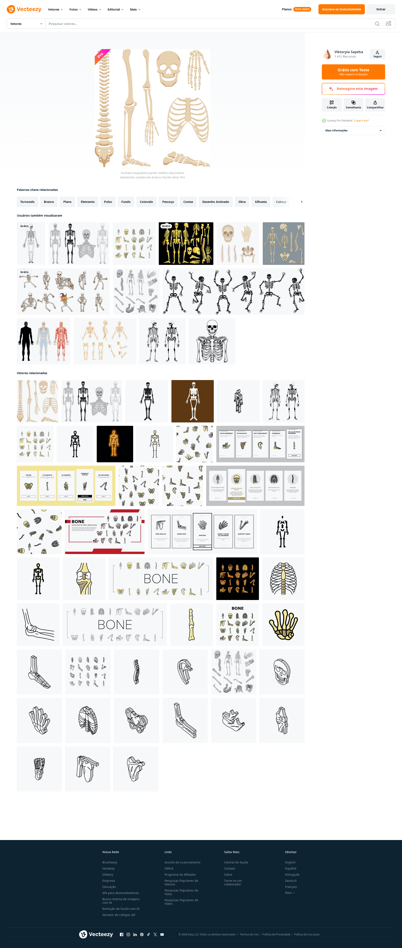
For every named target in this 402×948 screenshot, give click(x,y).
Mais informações (336, 130)
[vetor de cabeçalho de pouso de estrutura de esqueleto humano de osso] (105, 531)
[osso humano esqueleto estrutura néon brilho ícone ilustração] (237, 578)
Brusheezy (109, 862)
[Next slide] (298, 202)
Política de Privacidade (276, 934)
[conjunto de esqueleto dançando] (63, 291)
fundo (126, 202)
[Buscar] (377, 23)
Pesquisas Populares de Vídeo (181, 902)
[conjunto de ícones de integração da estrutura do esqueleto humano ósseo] (260, 444)
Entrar (381, 9)
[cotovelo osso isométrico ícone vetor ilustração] (39, 720)
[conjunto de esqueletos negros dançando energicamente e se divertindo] (234, 291)
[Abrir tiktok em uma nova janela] (148, 934)
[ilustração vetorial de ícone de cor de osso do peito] (283, 578)
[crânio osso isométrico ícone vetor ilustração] (282, 671)
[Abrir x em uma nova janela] (155, 934)
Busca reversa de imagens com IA (121, 901)
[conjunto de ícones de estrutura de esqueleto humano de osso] (134, 243)
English (290, 862)
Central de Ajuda (236, 862)
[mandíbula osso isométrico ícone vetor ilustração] (185, 720)
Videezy (107, 874)
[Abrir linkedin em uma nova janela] (135, 934)
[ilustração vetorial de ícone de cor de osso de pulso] (283, 624)
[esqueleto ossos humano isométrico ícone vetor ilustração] (238, 401)
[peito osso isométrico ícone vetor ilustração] (88, 720)
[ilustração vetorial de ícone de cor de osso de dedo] (191, 624)
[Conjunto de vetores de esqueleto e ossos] (79, 243)
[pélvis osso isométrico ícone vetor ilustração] (136, 720)
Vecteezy (108, 868)
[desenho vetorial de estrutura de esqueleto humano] (284, 243)
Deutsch (291, 881)
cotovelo (146, 202)
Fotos (73, 9)
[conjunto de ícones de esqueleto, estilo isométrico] (136, 291)
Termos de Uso (249, 934)
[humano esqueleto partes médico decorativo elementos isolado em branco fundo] (37, 401)
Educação (109, 887)
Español (290, 868)
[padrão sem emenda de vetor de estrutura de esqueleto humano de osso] (194, 444)
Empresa (108, 881)
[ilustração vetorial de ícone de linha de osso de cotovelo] (38, 624)
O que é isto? (361, 120)
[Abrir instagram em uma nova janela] (128, 934)
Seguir (378, 56)
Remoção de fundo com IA (120, 909)
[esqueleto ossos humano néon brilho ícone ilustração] (115, 444)
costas (188, 202)
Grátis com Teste (353, 71)
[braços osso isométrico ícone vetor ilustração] (185, 671)
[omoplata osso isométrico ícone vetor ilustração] (233, 720)
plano (67, 202)
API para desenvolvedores (120, 893)
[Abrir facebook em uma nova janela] (121, 934)
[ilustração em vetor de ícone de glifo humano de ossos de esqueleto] (282, 531)
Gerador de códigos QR (118, 915)
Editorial (114, 9)
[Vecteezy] (24, 9)
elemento (88, 202)
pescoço (168, 202)
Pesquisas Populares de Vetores (181, 882)
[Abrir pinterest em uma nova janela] (141, 934)
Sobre (228, 874)
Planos (287, 9)
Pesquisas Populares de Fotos (181, 892)
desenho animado (215, 202)
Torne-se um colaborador (233, 882)
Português (292, 874)
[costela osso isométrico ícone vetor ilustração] (136, 769)
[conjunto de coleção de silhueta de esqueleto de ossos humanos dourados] (186, 243)
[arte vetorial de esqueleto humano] (212, 341)
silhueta (261, 202)
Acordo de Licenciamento (182, 862)
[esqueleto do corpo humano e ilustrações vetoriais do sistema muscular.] (43, 341)
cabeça (281, 202)
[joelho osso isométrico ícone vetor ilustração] (282, 720)
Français (291, 887)
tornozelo (27, 202)
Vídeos (92, 9)
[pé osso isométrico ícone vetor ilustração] (39, 769)
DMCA (169, 868)
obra (242, 202)
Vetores (53, 9)
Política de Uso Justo (307, 934)
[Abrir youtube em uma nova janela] (162, 934)
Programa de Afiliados (180, 874)
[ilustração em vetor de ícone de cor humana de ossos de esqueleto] (155, 444)
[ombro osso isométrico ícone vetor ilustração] (87, 769)
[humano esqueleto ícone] (147, 401)
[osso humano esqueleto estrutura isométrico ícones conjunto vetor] (88, 671)
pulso (108, 202)
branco (49, 202)
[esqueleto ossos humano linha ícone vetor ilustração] (75, 444)
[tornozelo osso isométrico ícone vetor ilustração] (39, 671)
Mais (133, 9)
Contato (229, 868)
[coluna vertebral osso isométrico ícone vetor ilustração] (136, 671)
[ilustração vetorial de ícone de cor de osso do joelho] (84, 578)
